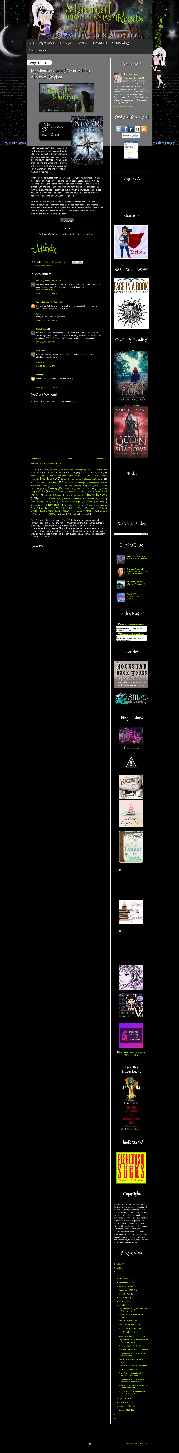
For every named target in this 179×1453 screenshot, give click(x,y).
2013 (119, 1275)
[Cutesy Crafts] (131, 1055)
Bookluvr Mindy (51, 262)
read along (100, 501)
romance (54, 505)
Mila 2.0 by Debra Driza (128, 1332)
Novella (101, 499)
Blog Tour (46, 478)
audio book (54, 475)
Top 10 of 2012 (92, 508)
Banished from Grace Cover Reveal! (133, 1349)
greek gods (99, 488)
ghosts (42, 489)
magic (68, 495)
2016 (119, 1264)
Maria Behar (41, 329)
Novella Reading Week (39, 501)
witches (52, 513)
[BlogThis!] (75, 262)
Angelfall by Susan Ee (128, 1369)
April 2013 (123, 1398)
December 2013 (126, 1278)
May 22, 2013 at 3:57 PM (46, 293)
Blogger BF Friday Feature (71, 479)
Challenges (81, 483)
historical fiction (72, 491)
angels (33, 475)
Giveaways (65, 43)
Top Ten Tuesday (76, 511)
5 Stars (98, 472)
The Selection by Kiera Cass (130, 1324)
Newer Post (36, 458)
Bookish (39, 350)
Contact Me (100, 43)
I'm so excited (87, 492)
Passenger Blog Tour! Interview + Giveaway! (136, 582)
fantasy (34, 488)
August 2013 (124, 1294)
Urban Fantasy (128, 154)
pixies (62, 501)
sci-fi (70, 505)
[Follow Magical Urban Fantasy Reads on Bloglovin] (131, 137)
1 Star (33, 470)
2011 (119, 1418)
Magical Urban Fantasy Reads (129, 146)
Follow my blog (131, 157)
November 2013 (126, 1282)
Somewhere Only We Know (47, 302)
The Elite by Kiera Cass (128, 1320)
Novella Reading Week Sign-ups (131, 1346)
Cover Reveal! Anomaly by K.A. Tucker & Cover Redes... (131, 1374)
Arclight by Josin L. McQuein (130, 1328)
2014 (119, 1271)
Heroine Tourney (57, 491)
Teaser (33, 508)
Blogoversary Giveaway (93, 479)
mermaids (77, 495)
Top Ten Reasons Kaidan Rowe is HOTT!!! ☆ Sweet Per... (132, 1392)
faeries (100, 485)
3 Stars (47, 472)
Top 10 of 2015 (61, 511)
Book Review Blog (129, 152)
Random (89, 501)
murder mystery (57, 499)
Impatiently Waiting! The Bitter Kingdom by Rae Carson (131, 1380)
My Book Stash (72, 498)
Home (31, 43)
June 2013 (123, 1301)
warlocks (103, 511)
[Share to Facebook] (80, 262)
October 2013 (125, 1286)
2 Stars (43, 469)
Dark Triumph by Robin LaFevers (132, 1336)
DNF (70, 486)
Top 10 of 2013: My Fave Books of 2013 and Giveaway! (137, 596)
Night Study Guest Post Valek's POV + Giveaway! (137, 557)
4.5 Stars (85, 472)
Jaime (38, 374)
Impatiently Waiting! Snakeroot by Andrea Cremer (132, 1309)
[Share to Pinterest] (82, 262)
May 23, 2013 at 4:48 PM (46, 387)
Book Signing (69, 483)
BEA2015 (97, 475)
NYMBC (54, 502)
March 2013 (124, 1402)
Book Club (34, 483)
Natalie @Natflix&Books (46, 280)
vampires (90, 510)
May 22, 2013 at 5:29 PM (46, 320)
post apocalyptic (74, 501)
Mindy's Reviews (96, 494)
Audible (136, 405)
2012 (119, 1414)
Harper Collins (38, 491)
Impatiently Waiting (45, 266)
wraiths (75, 514)
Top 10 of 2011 (77, 508)
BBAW (88, 475)
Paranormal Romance (130, 151)
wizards (64, 514)
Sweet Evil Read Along (95, 505)
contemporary (93, 483)
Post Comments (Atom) (51, 463)
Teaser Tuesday (45, 508)
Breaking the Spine (86, 234)
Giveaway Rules (68, 489)
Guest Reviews (37, 50)
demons (61, 485)
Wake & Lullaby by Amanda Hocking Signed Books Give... (133, 1386)
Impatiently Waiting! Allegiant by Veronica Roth (132, 1354)
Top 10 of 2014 (46, 511)
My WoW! (40, 362)
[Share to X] (77, 262)
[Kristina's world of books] (131, 773)
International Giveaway (53, 495)
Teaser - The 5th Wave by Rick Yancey (131, 1315)
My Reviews (46, 43)
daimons (44, 486)
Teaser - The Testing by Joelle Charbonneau (131, 1360)
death (53, 486)
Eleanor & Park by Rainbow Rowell (133, 1365)
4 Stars (71, 472)
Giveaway (52, 488)
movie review (43, 499)
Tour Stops (82, 43)
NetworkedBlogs (129, 142)
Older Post (101, 458)
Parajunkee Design (136, 1444)
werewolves (39, 514)
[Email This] (73, 262)
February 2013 (125, 1406)
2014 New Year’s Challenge (72, 470)
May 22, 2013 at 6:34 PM (46, 342)
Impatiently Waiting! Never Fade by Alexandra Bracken (133, 1340)
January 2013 (125, 1410)
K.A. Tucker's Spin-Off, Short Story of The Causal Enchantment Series (137, 571)
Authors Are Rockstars (72, 475)
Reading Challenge (38, 505)
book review (48, 482)
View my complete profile (124, 106)
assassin (44, 475)
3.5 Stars (60, 472)
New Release (88, 498)
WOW (38, 314)
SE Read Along (120, 43)
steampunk (80, 505)
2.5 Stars (53, 470)
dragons (78, 485)
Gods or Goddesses (84, 488)
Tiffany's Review (62, 508)
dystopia (88, 485)
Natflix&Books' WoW (44, 289)
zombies (84, 514)
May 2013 (123, 1305)
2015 (119, 1268)
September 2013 (126, 1290)
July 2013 (123, 1297)
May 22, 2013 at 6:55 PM (46, 366)
